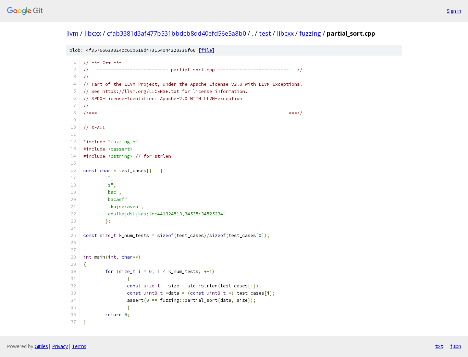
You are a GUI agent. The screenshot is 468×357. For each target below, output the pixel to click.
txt (439, 346)
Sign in (454, 11)
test (265, 33)
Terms (79, 346)
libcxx (92, 33)
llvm (72, 33)
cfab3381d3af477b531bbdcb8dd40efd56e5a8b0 (176, 33)
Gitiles (41, 346)
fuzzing (310, 33)
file (206, 50)
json (455, 346)
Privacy (60, 346)
